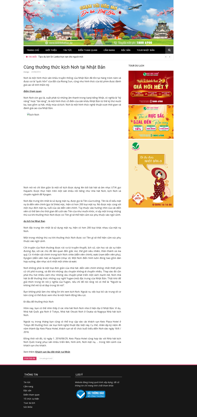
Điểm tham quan (87, 50)
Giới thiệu (51, 50)
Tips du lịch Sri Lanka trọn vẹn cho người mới (60, 56)
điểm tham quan (33, 91)
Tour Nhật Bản (145, 50)
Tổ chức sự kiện (31, 398)
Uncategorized (46, 358)
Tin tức (67, 50)
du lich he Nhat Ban (34, 221)
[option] (104, 56)
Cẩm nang (109, 50)
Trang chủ (33, 50)
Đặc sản (125, 50)
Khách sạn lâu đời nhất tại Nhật (52, 351)
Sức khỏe (28, 406)
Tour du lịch (29, 402)
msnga (26, 72)
